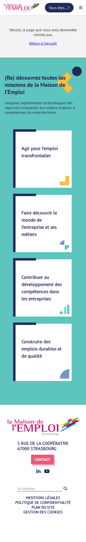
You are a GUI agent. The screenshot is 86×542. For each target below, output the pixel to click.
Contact (42, 459)
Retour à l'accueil (43, 43)
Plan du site (43, 507)
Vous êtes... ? (59, 7)
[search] (65, 488)
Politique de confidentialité (43, 502)
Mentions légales (43, 497)
